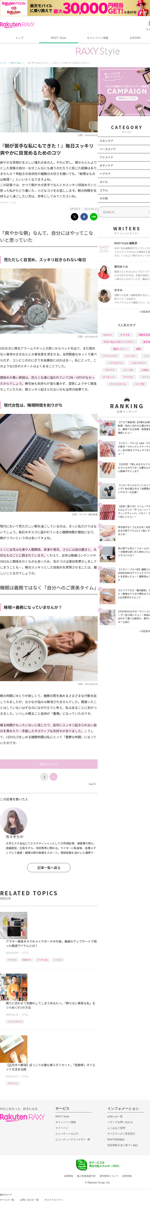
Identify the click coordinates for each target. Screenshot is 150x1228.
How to (108, 334)
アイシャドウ (110, 355)
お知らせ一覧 (115, 1116)
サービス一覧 (7, 1199)
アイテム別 (42, 959)
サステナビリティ (54, 1199)
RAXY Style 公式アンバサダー (119, 341)
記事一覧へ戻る (49, 867)
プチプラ (109, 369)
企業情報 (68, 1176)
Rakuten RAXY (17, 25)
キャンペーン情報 (97, 37)
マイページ (61, 1128)
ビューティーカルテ (66, 1133)
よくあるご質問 (116, 1128)
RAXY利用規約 (116, 1139)
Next (92, 784)
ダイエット (13, 1083)
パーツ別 (128, 369)
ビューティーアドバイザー (70, 1139)
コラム (13, 202)
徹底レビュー (120, 348)
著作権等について (109, 1176)
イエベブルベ (138, 362)
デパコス (12, 959)
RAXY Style (58, 37)
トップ (19, 37)
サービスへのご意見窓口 (121, 1133)
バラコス (58, 959)
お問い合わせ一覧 (29, 1199)
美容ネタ (27, 959)
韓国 (138, 348)
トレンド (130, 355)
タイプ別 (139, 384)
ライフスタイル (15, 1021)
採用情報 (127, 1176)
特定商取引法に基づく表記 (122, 1145)
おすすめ (125, 334)
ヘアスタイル (115, 362)
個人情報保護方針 (86, 1176)
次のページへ (48, 764)
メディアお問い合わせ (120, 1122)
